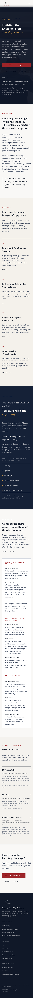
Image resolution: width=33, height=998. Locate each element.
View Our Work (8, 551)
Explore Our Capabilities (16, 71)
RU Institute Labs (7, 967)
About (4, 945)
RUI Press (5, 971)
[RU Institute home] (6, 3)
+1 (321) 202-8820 (11, 881)
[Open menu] (29, 3)
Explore (5, 269)
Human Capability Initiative (10, 974)
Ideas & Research (7, 951)
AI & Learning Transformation (11, 936)
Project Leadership (8, 932)
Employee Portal (7, 958)
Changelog (5, 991)
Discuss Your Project (14, 875)
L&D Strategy (6, 926)
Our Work (5, 948)
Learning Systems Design (10, 929)
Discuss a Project (16, 65)
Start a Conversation (8, 955)
